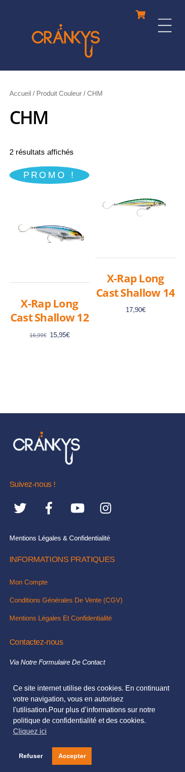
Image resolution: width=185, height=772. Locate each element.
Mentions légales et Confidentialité (60, 618)
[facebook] (50, 508)
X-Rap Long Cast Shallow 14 (135, 285)
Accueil (20, 93)
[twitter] (21, 508)
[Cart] (141, 12)
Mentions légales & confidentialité (59, 538)
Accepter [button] (72, 755)
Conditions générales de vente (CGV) (66, 600)
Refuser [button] (31, 755)
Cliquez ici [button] (30, 731)
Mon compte (28, 582)
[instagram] (108, 508)
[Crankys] (66, 59)
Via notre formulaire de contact (57, 662)
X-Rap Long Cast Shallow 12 (49, 310)
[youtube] (79, 508)
